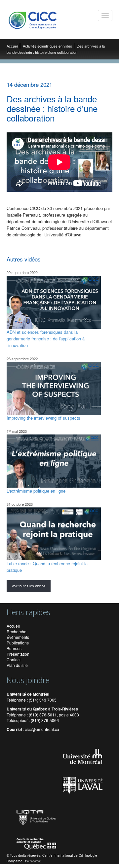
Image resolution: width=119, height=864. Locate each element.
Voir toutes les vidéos (29, 585)
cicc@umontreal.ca (42, 729)
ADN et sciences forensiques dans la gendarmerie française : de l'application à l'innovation (46, 338)
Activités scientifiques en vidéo (48, 46)
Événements (18, 637)
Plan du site (17, 665)
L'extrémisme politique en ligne (36, 491)
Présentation (18, 654)
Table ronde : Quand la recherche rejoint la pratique (47, 566)
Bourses (14, 648)
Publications (18, 642)
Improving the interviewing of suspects (43, 418)
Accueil (12, 46)
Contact (13, 659)
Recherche (16, 631)
